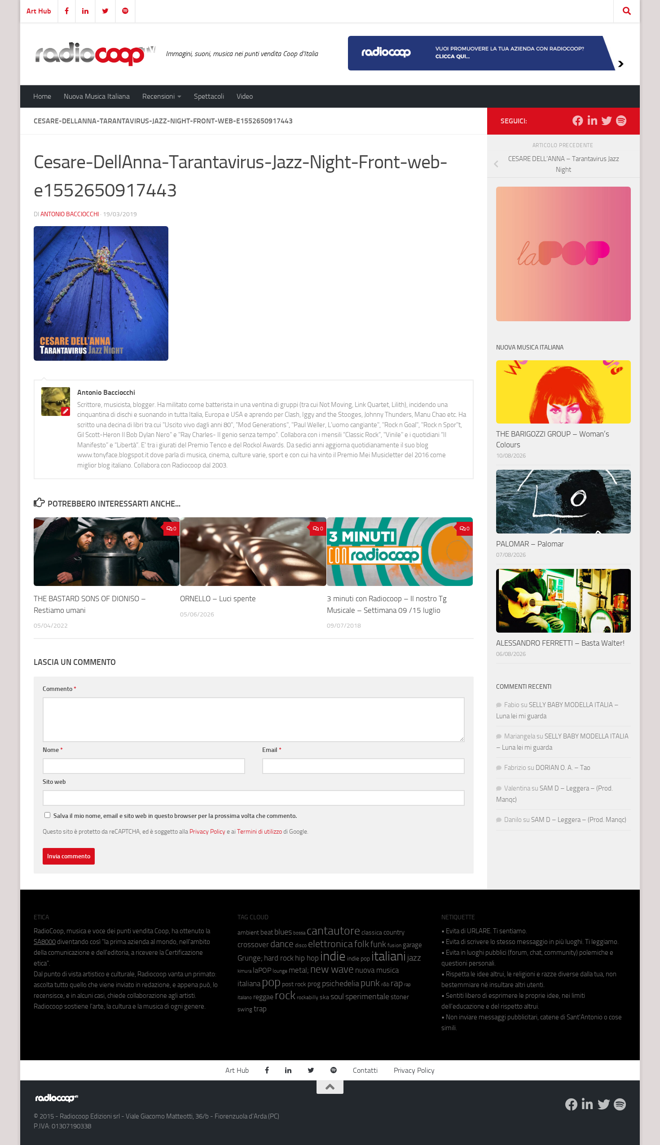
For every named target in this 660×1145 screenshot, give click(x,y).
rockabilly (307, 997)
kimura (244, 971)
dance (282, 943)
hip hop (307, 957)
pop (271, 982)
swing (245, 1009)
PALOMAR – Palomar (530, 543)
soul (337, 996)
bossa (299, 933)
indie (333, 956)
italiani (388, 956)
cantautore (333, 931)
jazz (414, 958)
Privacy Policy (207, 831)
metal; (299, 970)
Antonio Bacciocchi (69, 214)
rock (285, 995)
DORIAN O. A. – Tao (563, 768)
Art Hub (38, 11)
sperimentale (367, 996)
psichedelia (340, 983)
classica (371, 932)
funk (378, 944)
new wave (332, 969)
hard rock (279, 958)
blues (283, 932)
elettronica (330, 944)
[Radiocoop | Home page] (95, 53)
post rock (294, 984)
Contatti (365, 1070)
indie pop (358, 958)
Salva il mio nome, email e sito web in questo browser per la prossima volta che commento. (175, 816)
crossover (253, 944)
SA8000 (45, 942)
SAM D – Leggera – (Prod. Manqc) (578, 820)
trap (260, 1008)
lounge (280, 971)
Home (42, 96)
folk (361, 944)
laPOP (262, 970)
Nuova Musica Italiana (97, 96)
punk (370, 983)
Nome (53, 750)
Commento (59, 689)
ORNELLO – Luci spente (218, 598)
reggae (263, 996)
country (394, 932)
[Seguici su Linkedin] (592, 120)
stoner (400, 997)
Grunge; (250, 958)
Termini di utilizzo (259, 831)
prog (314, 984)
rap (397, 983)
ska (324, 997)
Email (272, 750)
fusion (394, 945)
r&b (385, 984)
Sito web (54, 782)
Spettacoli (209, 96)
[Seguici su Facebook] (577, 120)
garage (412, 945)
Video (245, 96)
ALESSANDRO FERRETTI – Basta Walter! (560, 642)
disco (301, 945)
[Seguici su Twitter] (606, 120)
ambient (248, 932)
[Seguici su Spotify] (621, 120)
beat (266, 932)
